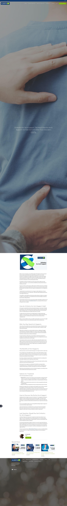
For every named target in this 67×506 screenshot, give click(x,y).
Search (65, 0)
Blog (57, 3)
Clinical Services (31, 3)
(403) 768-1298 (13, 465)
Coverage (48, 3)
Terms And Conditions (37, 461)
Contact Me (28, 437)
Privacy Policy (31, 461)
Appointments (62, 3)
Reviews (53, 3)
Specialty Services (40, 3)
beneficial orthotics (33, 300)
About (26, 3)
